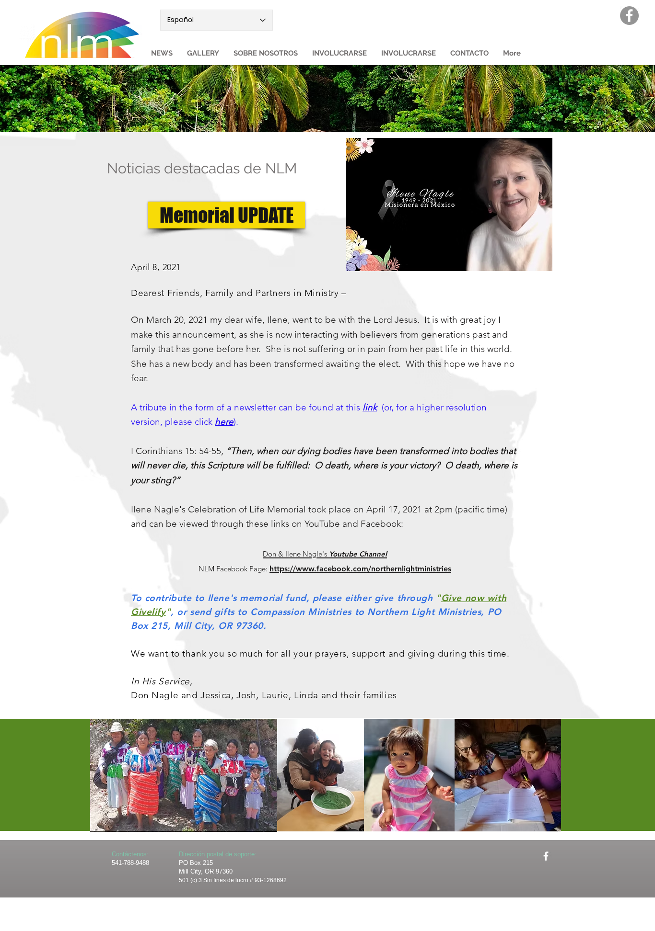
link (370, 407)
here (224, 421)
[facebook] (546, 856)
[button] (265, 53)
